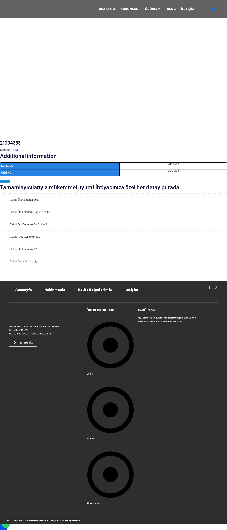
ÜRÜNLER (152, 8)
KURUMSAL (129, 8)
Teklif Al (5, 181)
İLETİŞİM (187, 8)
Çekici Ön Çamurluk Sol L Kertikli (29, 224)
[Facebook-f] (209, 287)
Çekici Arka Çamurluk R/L (25, 236)
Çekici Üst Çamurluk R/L (24, 199)
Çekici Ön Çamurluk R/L (24, 249)
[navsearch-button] (213, 8)
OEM (15, 150)
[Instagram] (215, 287)
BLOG (171, 8)
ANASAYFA (107, 8)
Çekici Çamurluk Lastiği (23, 261)
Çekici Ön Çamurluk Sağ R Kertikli (30, 211)
